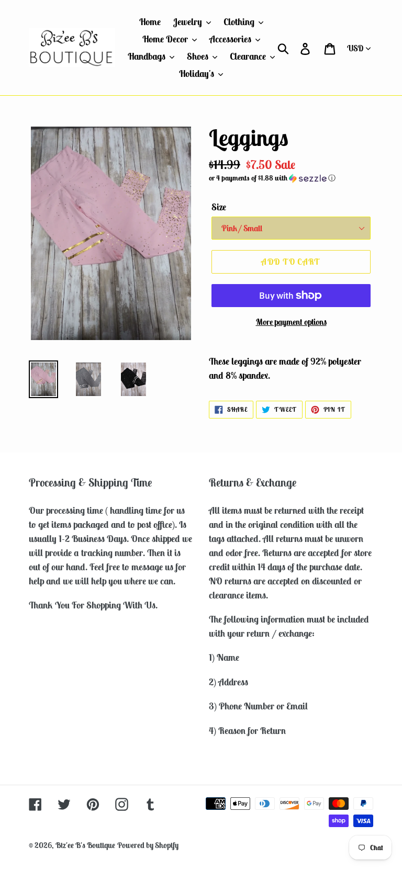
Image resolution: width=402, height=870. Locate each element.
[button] (291, 178)
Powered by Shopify (147, 845)
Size (218, 207)
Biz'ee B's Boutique (85, 845)
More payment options (291, 322)
